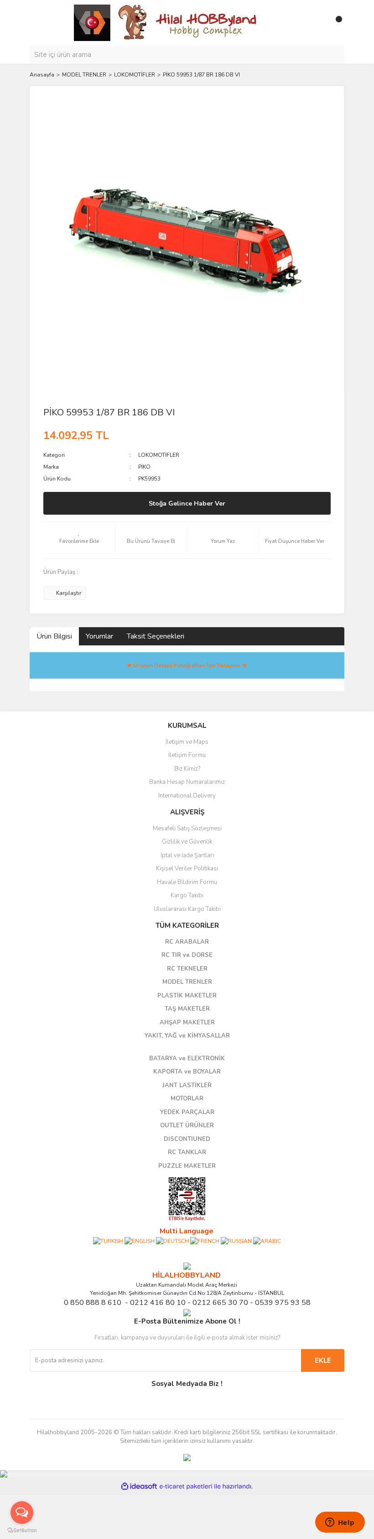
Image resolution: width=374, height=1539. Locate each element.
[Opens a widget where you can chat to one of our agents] (340, 1523)
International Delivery (187, 796)
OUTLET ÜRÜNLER (187, 1125)
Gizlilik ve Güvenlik (187, 842)
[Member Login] (317, 23)
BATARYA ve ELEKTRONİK (187, 1058)
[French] (204, 1240)
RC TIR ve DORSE (187, 955)
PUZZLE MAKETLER (187, 1166)
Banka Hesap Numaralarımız (187, 782)
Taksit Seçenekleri (155, 636)
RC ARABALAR (187, 942)
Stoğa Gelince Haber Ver (187, 503)
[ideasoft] (139, 1486)
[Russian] (236, 1240)
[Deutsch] (172, 1240)
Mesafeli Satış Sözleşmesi (187, 828)
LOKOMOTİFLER (158, 455)
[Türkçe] (108, 1240)
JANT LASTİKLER (187, 1085)
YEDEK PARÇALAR (187, 1112)
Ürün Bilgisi (54, 636)
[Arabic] (267, 1240)
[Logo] (166, 22)
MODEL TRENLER (187, 982)
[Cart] (335, 23)
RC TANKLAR (187, 1152)
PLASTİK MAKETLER (187, 996)
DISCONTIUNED (187, 1139)
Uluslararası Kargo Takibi (187, 909)
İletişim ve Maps (187, 742)
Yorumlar (99, 636)
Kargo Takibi (187, 895)
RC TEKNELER (187, 969)
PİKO (144, 466)
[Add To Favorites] (79, 540)
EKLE (323, 1360)
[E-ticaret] (186, 1487)
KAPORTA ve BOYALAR (187, 1072)
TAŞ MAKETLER (187, 1009)
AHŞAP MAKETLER (187, 1022)
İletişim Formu (187, 755)
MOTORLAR (187, 1098)
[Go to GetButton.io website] (21, 1530)
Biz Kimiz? (187, 769)
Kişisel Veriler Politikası (187, 868)
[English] (140, 1240)
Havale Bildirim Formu (187, 882)
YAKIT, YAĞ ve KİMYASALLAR (187, 1036)
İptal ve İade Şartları (187, 855)
